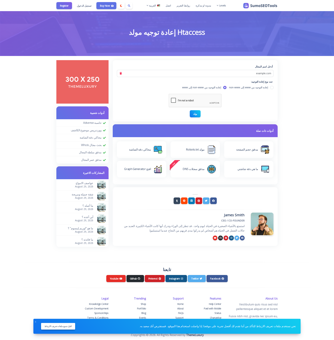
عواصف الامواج (84, 183)
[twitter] (236, 238)
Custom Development (97, 308)
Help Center (215, 304)
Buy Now (105, 5)
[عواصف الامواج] (101, 184)
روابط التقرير (183, 5)
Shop (143, 304)
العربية (152, 5)
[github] (220, 238)
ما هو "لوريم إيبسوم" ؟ (80, 228)
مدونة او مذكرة (203, 5)
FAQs (181, 313)
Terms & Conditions (98, 317)
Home (180, 304)
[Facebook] (213, 200)
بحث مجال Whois (91, 145)
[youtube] (215, 238)
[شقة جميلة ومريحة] (101, 196)
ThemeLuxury (195, 335)
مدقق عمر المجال (91, 160)
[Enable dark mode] (121, 5)
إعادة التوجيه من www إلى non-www (248, 87)
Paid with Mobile (212, 308)
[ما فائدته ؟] (101, 241)
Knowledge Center (99, 304)
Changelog (215, 317)
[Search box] (129, 5)
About (180, 308)
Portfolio (141, 308)
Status (217, 313)
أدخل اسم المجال (264, 66)
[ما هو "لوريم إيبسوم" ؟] (101, 230)
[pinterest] (226, 238)
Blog (143, 313)
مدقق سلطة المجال (90, 152)
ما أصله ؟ (87, 206)
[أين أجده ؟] (101, 218)
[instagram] (231, 238)
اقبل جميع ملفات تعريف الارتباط (58, 326)
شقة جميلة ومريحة (82, 194)
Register (64, 5)
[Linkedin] (191, 200)
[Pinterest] (199, 200)
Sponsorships (101, 313)
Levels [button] (222, 5)
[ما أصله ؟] (101, 207)
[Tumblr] (177, 200)
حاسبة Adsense (92, 123)
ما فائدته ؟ (87, 239)
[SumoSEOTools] (260, 5)
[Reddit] (184, 200)
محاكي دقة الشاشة (91, 137)
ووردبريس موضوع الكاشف (86, 130)
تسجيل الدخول (84, 5)
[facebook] (242, 238)
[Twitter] (206, 200)
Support (179, 317)
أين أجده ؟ (87, 217)
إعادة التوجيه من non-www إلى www (201, 87)
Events (142, 317)
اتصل (168, 5)
